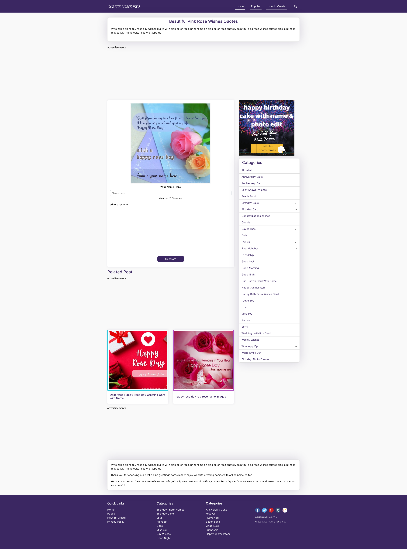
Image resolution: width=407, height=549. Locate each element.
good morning (250, 268)
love (244, 307)
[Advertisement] (202, 74)
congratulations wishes (255, 215)
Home (240, 6)
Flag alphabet (249, 248)
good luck (248, 261)
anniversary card (251, 183)
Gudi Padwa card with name (259, 281)
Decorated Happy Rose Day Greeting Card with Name (138, 396)
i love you (247, 300)
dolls (244, 235)
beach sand (248, 196)
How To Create (116, 517)
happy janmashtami (253, 287)
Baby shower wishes (254, 189)
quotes (245, 320)
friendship (247, 255)
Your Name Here (170, 187)
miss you (246, 313)
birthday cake (250, 202)
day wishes (248, 228)
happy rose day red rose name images (201, 396)
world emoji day (251, 352)
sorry (244, 326)
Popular (255, 6)
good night (248, 274)
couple (245, 222)
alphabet (246, 170)
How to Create (276, 6)
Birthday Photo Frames (255, 359)
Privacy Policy (115, 521)
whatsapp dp (249, 346)
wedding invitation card (256, 333)
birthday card (249, 209)
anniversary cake (252, 176)
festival (246, 242)
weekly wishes (250, 339)
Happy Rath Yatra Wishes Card (260, 294)
